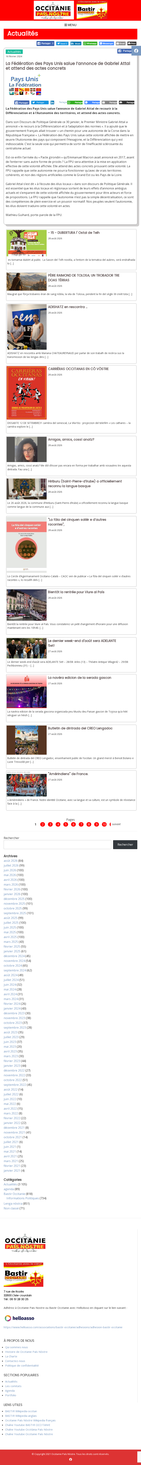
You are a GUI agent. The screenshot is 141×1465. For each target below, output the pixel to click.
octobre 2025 (13, 908)
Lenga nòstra (13, 1204)
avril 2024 (10, 994)
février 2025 (12, 946)
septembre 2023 (15, 1028)
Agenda (10, 1390)
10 (104, 824)
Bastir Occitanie (14, 1194)
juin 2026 (10, 870)
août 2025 (10, 918)
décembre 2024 (14, 956)
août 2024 (10, 975)
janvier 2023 (12, 1066)
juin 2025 (10, 927)
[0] (21, 102)
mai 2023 (10, 1047)
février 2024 (12, 1004)
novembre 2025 (14, 904)
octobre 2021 (13, 1137)
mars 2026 (11, 884)
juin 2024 (10, 985)
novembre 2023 (14, 1018)
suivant (116, 824)
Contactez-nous (15, 1361)
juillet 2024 (11, 980)
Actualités (14, 52)
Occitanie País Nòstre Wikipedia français (30, 1420)
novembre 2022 (14, 1075)
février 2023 (12, 1061)
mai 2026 (10, 875)
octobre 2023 (13, 1023)
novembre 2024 (14, 961)
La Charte (11, 1356)
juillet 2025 (11, 923)
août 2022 (10, 1089)
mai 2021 (10, 1151)
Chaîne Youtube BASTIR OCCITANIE (27, 1425)
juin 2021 (10, 1147)
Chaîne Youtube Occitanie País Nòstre (29, 1434)
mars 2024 (11, 999)
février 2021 (12, 1166)
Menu (72, 25)
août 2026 (10, 861)
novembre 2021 (14, 1132)
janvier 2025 (12, 951)
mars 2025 (11, 942)
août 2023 (10, 1032)
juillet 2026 (11, 865)
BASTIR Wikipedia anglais (21, 1416)
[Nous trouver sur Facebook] (70, 1459)
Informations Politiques (22, 1198)
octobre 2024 (13, 966)
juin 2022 (10, 1099)
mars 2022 (11, 1113)
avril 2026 (10, 880)
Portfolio (10, 1395)
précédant (26, 824)
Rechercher (11, 838)
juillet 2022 (11, 1094)
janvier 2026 (12, 894)
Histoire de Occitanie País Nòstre (26, 1352)
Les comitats (13, 1386)
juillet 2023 (11, 1037)
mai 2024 (10, 989)
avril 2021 (10, 1156)
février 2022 (12, 1118)
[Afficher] (27, 255)
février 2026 (12, 889)
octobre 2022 (13, 1080)
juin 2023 (10, 1042)
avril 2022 (10, 1109)
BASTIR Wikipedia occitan (21, 1411)
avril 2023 (10, 1051)
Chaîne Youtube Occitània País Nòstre (29, 1429)
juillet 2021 (11, 1142)
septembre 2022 (15, 1085)
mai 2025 (10, 932)
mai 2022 (10, 1104)
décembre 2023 (14, 1013)
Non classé (11, 1208)
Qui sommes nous (16, 1347)
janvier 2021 (12, 1171)
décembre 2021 (14, 1128)
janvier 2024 (12, 1008)
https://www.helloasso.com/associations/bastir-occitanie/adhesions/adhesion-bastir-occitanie (63, 1327)
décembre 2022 (14, 1070)
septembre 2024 (15, 970)
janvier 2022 (12, 1123)
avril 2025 (10, 937)
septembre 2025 (15, 913)
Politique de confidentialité (22, 1365)
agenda (9, 1189)
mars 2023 (11, 1056)
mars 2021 (11, 1161)
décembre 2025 (14, 899)
